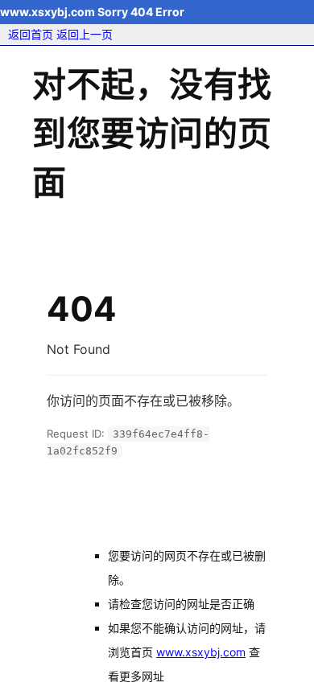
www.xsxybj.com (201, 652)
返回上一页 (84, 34)
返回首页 (30, 34)
